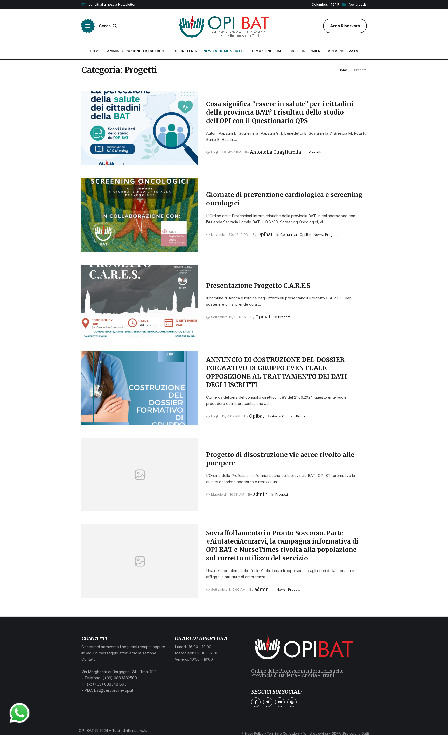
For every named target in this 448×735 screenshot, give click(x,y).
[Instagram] (292, 702)
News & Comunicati (223, 51)
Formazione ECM (264, 51)
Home (95, 51)
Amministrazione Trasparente (138, 51)
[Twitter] (267, 702)
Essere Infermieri (304, 51)
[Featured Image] (139, 128)
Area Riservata (343, 51)
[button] (108, 4)
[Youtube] (279, 702)
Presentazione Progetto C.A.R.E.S (258, 286)
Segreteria (186, 51)
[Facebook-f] (256, 702)
